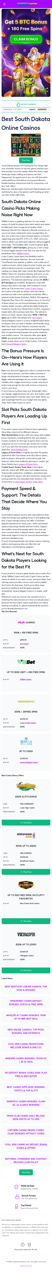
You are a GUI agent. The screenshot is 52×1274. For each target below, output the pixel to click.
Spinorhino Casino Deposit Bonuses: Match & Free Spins (26, 1003)
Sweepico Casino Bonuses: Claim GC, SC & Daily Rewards (26, 1103)
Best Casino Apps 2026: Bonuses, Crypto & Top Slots (26, 1089)
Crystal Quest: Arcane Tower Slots (28, 481)
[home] (29, 6)
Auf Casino (37, 317)
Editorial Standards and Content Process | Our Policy (26, 1160)
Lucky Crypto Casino (34, 288)
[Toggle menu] (4, 4)
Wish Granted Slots (19, 449)
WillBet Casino (23, 253)
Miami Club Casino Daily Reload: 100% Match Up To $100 (26, 1117)
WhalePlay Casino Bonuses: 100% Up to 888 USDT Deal (26, 1017)
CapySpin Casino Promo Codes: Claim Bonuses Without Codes (26, 1132)
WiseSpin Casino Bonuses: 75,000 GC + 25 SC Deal (26, 1060)
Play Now (26, 160)
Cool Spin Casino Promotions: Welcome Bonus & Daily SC (26, 1046)
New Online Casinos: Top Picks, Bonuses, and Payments (26, 1031)
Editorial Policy (26, 1266)
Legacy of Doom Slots (28, 464)
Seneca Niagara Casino (16, 344)
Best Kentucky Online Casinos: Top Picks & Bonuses (26, 988)
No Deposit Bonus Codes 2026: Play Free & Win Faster (26, 1074)
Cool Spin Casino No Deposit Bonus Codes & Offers (26, 1146)
